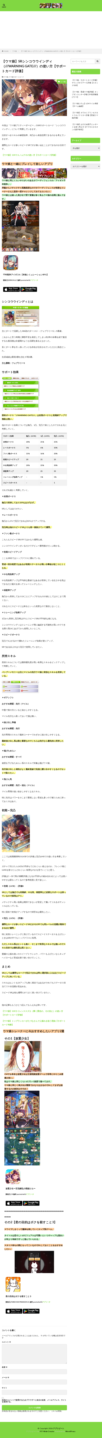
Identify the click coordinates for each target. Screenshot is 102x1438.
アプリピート (58, 1428)
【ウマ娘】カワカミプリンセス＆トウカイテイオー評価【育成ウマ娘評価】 (85, 115)
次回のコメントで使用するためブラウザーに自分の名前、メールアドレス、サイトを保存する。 (34, 1401)
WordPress (70, 1431)
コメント (6, 1342)
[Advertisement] (51, 29)
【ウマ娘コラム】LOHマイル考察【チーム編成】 (85, 104)
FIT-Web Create (47, 1431)
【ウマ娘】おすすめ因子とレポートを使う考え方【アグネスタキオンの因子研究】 (85, 127)
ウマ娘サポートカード (16, 77)
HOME (6, 51)
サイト (4, 1388)
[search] (97, 61)
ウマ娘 (14, 51)
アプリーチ (34, 280)
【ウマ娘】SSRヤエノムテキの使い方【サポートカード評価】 (29, 155)
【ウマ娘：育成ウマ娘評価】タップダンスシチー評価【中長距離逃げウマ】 (85, 94)
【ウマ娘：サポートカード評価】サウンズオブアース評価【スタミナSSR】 (85, 82)
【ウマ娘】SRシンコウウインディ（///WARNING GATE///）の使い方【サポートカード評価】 (51, 51)
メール (5, 1377)
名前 (4, 1367)
